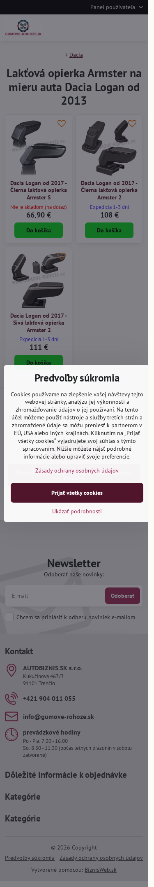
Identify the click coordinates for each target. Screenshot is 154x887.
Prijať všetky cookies (77, 492)
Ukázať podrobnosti (77, 511)
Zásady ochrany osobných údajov (77, 470)
